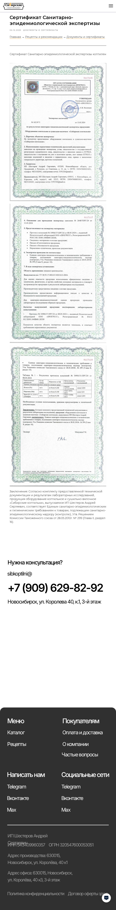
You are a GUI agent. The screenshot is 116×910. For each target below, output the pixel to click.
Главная (15, 37)
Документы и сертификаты (86, 37)
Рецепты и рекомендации (43, 37)
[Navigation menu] (111, 5)
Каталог (15, 732)
